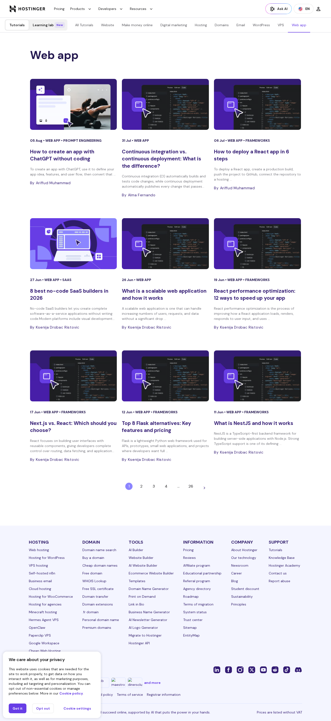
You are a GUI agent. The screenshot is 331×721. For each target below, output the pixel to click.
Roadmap (191, 596)
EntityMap (191, 635)
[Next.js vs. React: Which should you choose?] (73, 375)
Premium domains (96, 627)
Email (240, 25)
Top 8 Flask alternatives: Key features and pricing (156, 427)
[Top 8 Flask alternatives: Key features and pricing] (165, 375)
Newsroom (239, 565)
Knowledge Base (282, 557)
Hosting (201, 25)
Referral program (196, 581)
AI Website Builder (143, 565)
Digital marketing (173, 25)
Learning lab (48, 25)
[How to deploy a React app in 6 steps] (257, 104)
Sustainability (242, 596)
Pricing (59, 9)
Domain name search (99, 550)
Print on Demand (142, 596)
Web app (299, 25)
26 (191, 486)
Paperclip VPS (40, 635)
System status (195, 612)
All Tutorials (84, 25)
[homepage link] (27, 8)
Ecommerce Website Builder (151, 573)
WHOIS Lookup (94, 581)
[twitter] (252, 669)
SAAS (66, 280)
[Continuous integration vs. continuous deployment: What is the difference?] (165, 104)
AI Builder (136, 550)
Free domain (92, 573)
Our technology (243, 557)
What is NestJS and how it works (253, 423)
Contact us (278, 573)
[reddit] (275, 669)
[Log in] (318, 9)
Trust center (193, 620)
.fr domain (90, 612)
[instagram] (240, 669)
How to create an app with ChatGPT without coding (62, 155)
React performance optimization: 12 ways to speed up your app (254, 294)
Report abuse (279, 581)
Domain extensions (97, 604)
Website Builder (141, 557)
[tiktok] (287, 669)
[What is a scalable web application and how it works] (165, 243)
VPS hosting (38, 565)
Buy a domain (93, 557)
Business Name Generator (149, 612)
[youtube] (263, 669)
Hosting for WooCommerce (51, 596)
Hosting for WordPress (47, 557)
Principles (238, 604)
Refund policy (102, 694)
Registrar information (164, 694)
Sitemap (190, 627)
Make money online (137, 25)
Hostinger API (139, 643)
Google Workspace (44, 643)
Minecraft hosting (43, 612)
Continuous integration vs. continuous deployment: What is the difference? (161, 158)
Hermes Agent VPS (44, 620)
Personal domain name (100, 620)
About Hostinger (244, 550)
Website (107, 25)
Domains (222, 25)
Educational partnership (202, 573)
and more (152, 682)
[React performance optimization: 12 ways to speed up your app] (257, 243)
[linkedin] (217, 669)
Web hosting (39, 550)
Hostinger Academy (284, 565)
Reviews (189, 557)
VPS (281, 25)
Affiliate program (196, 565)
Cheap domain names (100, 565)
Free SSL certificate (98, 589)
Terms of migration (198, 604)
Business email (40, 581)
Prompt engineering (82, 140)
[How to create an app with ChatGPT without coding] (73, 104)
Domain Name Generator (149, 589)
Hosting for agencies (45, 604)
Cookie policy (71, 693)
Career (236, 573)
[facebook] (228, 669)
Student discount (245, 589)
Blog (234, 581)
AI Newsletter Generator (148, 620)
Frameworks (257, 140)
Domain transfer (95, 596)
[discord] (298, 669)
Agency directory (197, 589)
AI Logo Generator (143, 627)
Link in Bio (136, 604)
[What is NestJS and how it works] (257, 375)
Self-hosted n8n (42, 573)
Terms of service (130, 694)
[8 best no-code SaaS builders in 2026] (73, 243)
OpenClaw (37, 627)
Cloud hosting (40, 589)
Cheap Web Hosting (45, 651)
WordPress (261, 25)
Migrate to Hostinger (145, 635)
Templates (137, 581)
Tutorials (17, 25)
